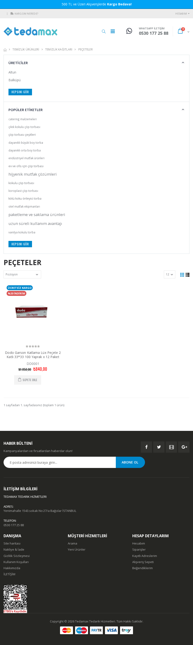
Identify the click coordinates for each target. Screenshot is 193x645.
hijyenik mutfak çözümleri (32, 174)
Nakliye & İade (14, 549)
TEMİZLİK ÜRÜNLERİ (25, 49)
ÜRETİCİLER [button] (18, 62)
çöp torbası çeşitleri (22, 135)
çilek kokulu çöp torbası (24, 127)
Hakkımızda (12, 568)
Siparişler (139, 549)
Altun (12, 72)
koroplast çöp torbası (23, 191)
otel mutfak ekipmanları (24, 206)
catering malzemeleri (22, 119)
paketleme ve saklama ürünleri (36, 214)
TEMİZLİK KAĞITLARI (58, 49)
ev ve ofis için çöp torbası (26, 166)
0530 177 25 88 (14, 525)
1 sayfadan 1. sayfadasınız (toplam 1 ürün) (34, 405)
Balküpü (14, 80)
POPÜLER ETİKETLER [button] (25, 109)
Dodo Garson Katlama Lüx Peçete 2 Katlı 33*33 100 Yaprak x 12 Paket (33, 354)
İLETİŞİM (9, 574)
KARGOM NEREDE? (26, 13)
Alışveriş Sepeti (143, 562)
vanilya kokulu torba (21, 232)
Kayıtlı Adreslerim (144, 556)
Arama (72, 543)
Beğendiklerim (142, 568)
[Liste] (187, 274)
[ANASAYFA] (5, 49)
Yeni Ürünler (76, 549)
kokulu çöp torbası (21, 183)
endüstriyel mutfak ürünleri (26, 158)
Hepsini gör (20, 91)
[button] (12, 13)
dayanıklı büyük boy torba (25, 142)
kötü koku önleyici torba (24, 199)
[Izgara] (182, 274)
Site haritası (12, 543)
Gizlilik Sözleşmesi (17, 556)
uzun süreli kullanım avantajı (35, 223)
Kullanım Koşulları (16, 562)
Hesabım (181, 13)
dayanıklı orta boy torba (24, 150)
